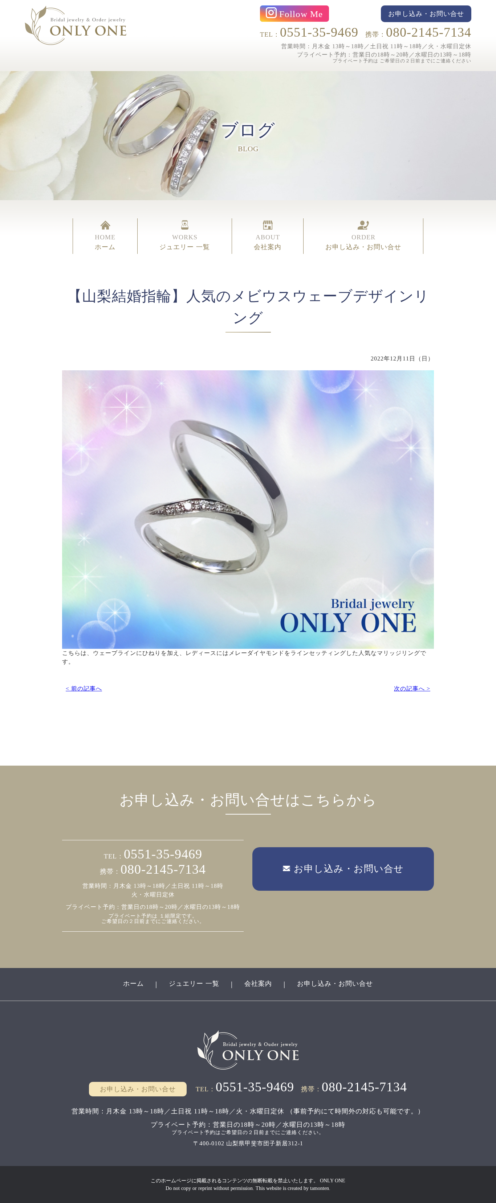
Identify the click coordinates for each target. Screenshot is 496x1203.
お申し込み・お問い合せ (335, 983)
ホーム (133, 983)
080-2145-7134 (428, 32)
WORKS (184, 242)
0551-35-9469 (319, 32)
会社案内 (258, 983)
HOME (105, 242)
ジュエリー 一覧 (194, 983)
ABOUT (267, 242)
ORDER (363, 242)
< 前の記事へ (84, 688)
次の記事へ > (412, 688)
